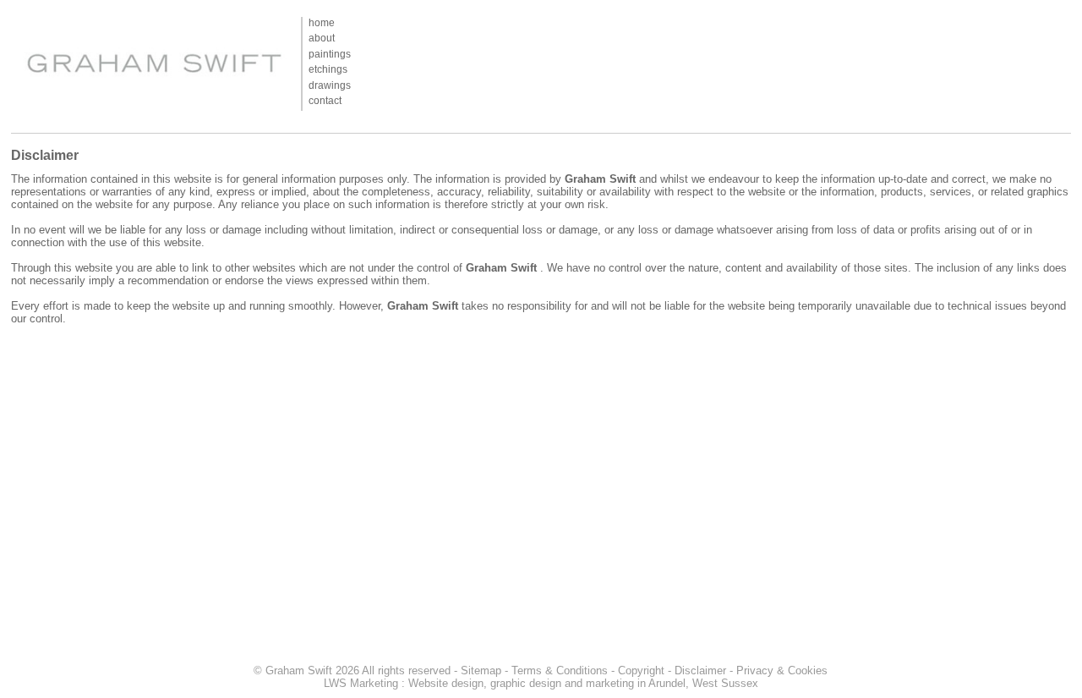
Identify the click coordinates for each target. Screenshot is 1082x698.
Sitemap (481, 670)
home (322, 23)
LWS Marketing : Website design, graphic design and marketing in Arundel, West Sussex (541, 683)
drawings (330, 85)
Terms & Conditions (559, 670)
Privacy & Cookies (782, 670)
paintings (330, 54)
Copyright (641, 670)
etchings (328, 69)
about (322, 38)
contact (325, 101)
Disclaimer (700, 670)
